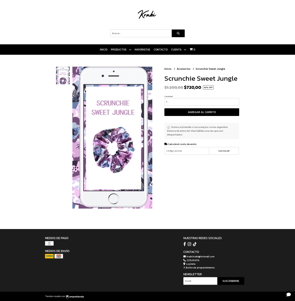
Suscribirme (230, 281)
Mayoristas (142, 49)
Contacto (161, 49)
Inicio (103, 49)
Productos (119, 49)
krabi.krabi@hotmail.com (200, 256)
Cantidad (168, 96)
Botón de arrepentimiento (200, 267)
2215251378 (192, 260)
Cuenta (176, 49)
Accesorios (184, 69)
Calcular (223, 150)
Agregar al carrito (202, 112)
